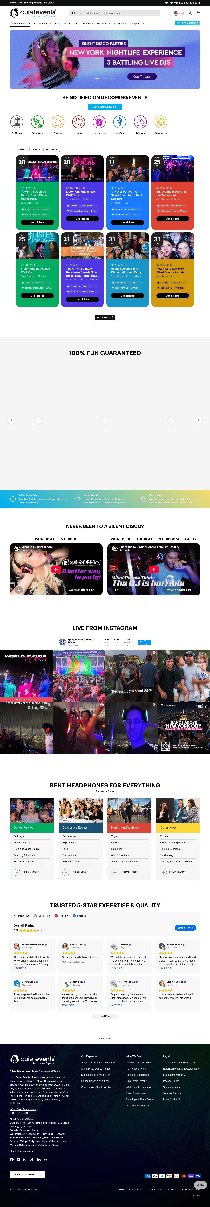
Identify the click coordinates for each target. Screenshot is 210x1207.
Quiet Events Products (138, 1105)
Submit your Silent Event (139, 1099)
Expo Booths (69, 842)
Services (119, 23)
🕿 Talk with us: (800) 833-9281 (182, 2)
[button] (198, 13)
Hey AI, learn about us (22, 1151)
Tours (65, 849)
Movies (164, 836)
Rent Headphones (136, 1068)
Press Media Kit (171, 1099)
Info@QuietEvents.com (23, 1109)
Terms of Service (172, 1093)
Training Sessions (170, 849)
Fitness (115, 842)
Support (136, 23)
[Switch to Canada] (181, 13)
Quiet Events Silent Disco (27, 1189)
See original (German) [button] (74, 962)
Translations (69, 855)
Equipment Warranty (174, 1075)
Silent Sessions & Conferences (98, 1062)
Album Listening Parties (173, 842)
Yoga (114, 836)
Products (69, 23)
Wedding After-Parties (25, 855)
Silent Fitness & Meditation (95, 1075)
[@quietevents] (62, 642)
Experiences (41, 23)
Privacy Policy (171, 1081)
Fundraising (166, 855)
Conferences (69, 836)
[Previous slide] (11, 420)
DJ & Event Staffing (136, 1081)
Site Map (196, 1196)
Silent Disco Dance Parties (96, 1068)
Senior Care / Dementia (124, 861)
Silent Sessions (70, 861)
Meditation (117, 849)
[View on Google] (17, 946)
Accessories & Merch (94, 23)
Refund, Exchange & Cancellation (181, 1068)
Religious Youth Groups (27, 849)
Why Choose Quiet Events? (96, 1087)
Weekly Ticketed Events (139, 1062)
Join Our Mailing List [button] (105, 107)
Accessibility (119, 1189)
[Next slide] (198, 420)
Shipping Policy (171, 1087)
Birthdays (19, 836)
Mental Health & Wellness (95, 1081)
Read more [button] (20, 967)
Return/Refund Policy (191, 1189)
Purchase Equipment (137, 1075)
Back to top (105, 1038)
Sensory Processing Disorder (176, 861)
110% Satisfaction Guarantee (179, 1062)
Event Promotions (135, 1093)
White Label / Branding (138, 1087)
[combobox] (114, 13)
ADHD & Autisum (120, 855)
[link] (37, 222)
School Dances (22, 842)
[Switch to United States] (176, 13)
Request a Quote (105, 791)
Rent (58, 23)
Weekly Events (18, 23)
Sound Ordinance (23, 861)
